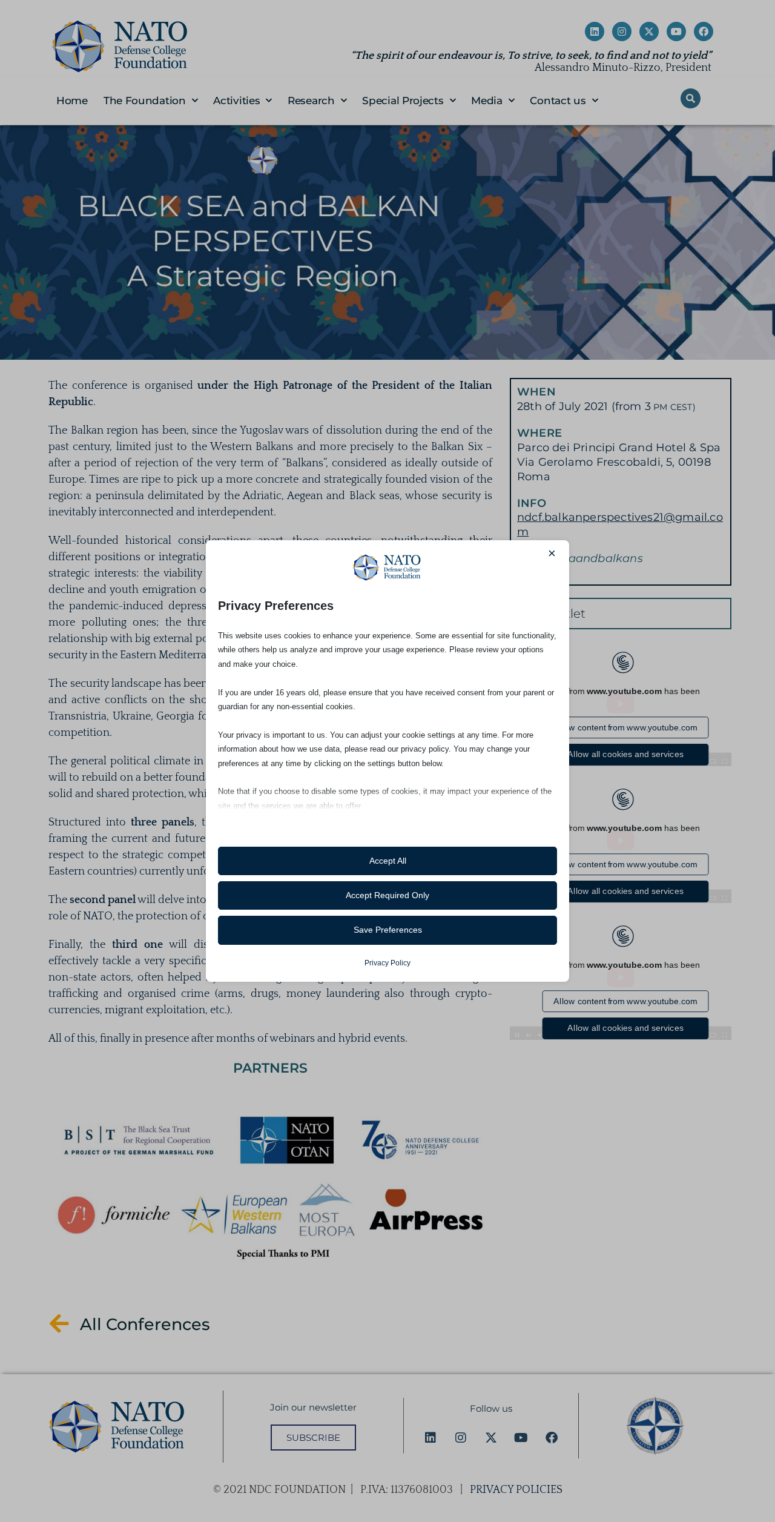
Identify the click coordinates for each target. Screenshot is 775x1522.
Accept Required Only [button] (387, 895)
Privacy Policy (387, 963)
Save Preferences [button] (388, 930)
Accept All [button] (387, 860)
